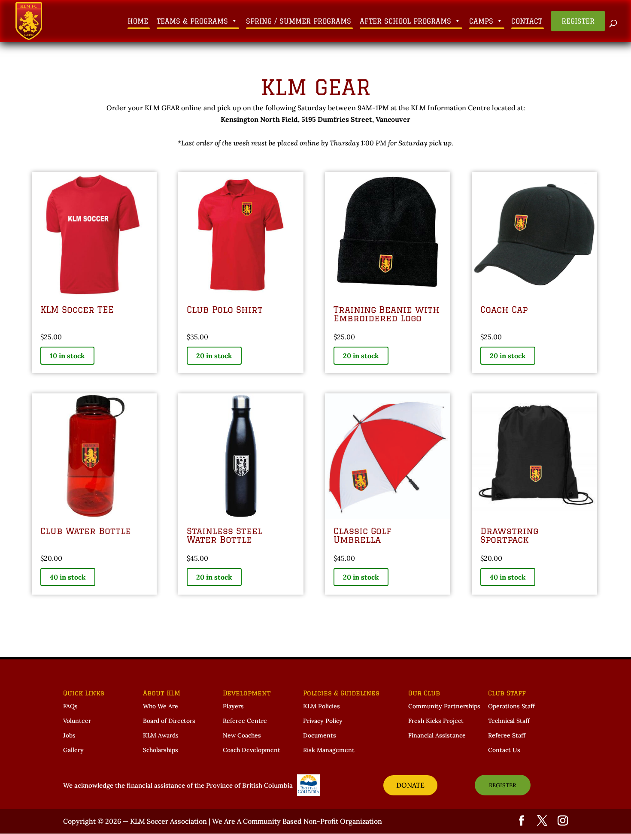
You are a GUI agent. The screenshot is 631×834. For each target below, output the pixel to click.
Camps (481, 21)
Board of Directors (169, 721)
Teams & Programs (192, 21)
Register (578, 21)
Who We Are (160, 706)
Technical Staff (509, 721)
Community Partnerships (444, 706)
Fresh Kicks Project (436, 721)
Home (137, 21)
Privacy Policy (323, 721)
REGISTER (502, 785)
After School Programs (405, 21)
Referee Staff (506, 735)
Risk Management (329, 750)
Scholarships (160, 750)
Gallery (73, 750)
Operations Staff (511, 706)
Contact (526, 21)
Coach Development (251, 750)
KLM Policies (321, 706)
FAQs (70, 706)
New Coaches (242, 735)
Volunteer (77, 721)
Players (233, 706)
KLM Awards (161, 735)
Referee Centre (245, 721)
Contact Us (504, 750)
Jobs (69, 735)
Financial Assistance (437, 735)
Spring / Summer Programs (298, 21)
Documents (319, 735)
